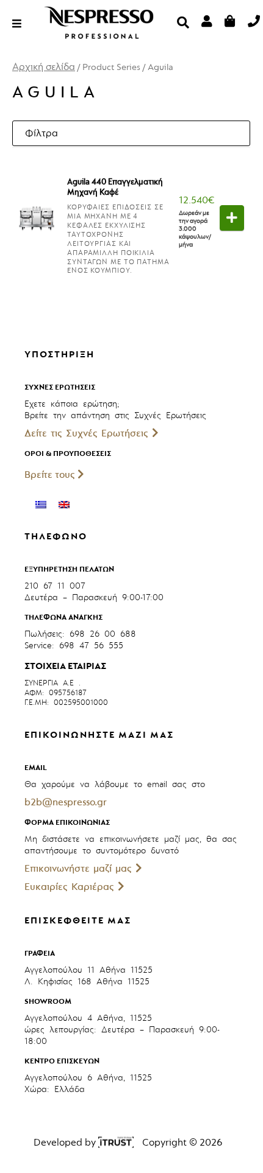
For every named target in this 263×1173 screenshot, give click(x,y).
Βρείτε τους (50, 475)
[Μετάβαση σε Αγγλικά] (64, 504)
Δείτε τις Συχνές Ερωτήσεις (88, 433)
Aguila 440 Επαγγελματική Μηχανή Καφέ (115, 187)
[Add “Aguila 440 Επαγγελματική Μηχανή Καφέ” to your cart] (232, 218)
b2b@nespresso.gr (65, 802)
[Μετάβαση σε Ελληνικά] (40, 504)
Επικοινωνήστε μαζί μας (79, 869)
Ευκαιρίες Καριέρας (71, 887)
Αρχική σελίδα (43, 67)
